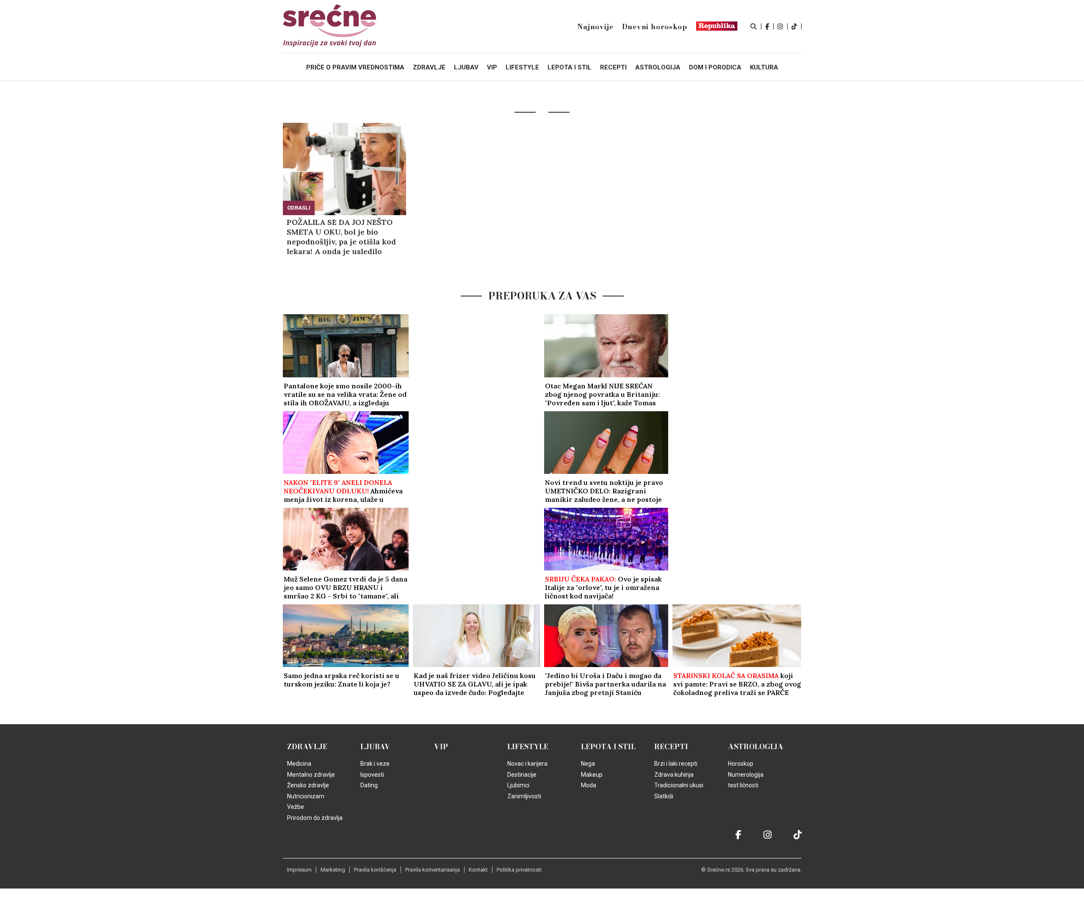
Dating (369, 785)
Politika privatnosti (519, 870)
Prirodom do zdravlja (315, 817)
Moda (588, 785)
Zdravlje (307, 746)
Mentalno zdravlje (311, 774)
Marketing (333, 870)
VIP (441, 746)
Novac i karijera (527, 763)
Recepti (671, 746)
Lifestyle (527, 746)
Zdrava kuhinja (674, 774)
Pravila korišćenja (375, 870)
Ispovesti (372, 774)
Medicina (299, 763)
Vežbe (295, 806)
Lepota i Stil (608, 746)
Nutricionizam (305, 796)
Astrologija (755, 746)
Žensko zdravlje (308, 785)
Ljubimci (518, 785)
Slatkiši (663, 796)
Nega (588, 763)
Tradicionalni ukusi (678, 785)
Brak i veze (375, 763)
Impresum (299, 870)
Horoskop (740, 763)
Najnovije (595, 26)
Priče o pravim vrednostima (355, 67)
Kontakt (478, 870)
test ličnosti (743, 785)
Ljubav (375, 746)
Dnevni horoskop (654, 26)
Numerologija (745, 774)
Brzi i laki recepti (675, 763)
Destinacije (521, 774)
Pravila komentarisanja (432, 870)
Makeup (592, 774)
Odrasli (298, 208)
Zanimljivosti (524, 796)
